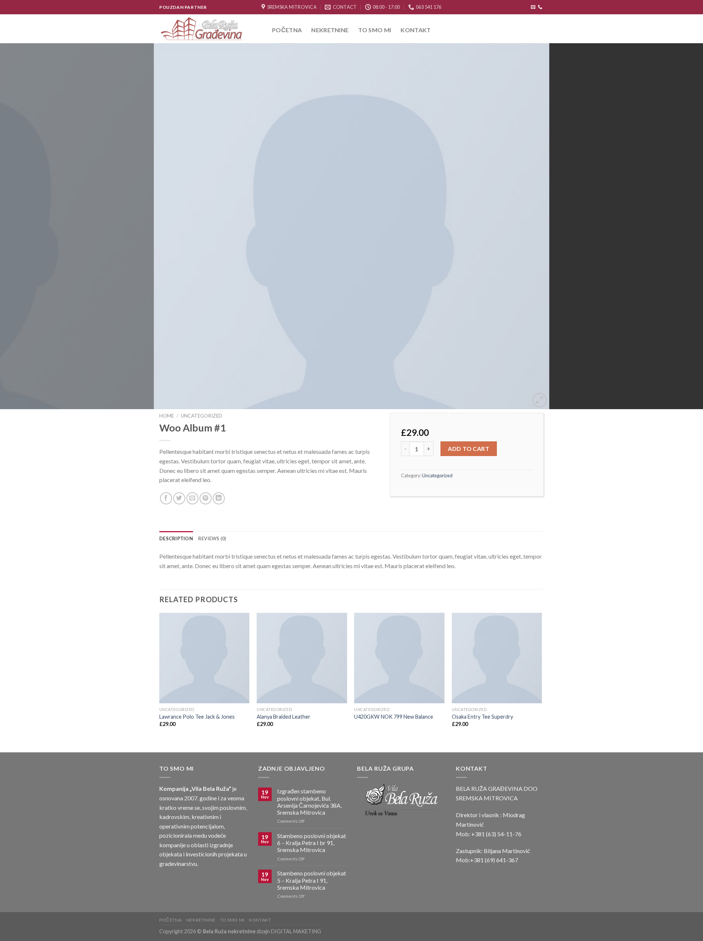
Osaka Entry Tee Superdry (482, 717)
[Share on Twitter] (179, 498)
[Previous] (23, 226)
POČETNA (287, 29)
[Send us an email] (533, 7)
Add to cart (468, 448)
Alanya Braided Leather (283, 717)
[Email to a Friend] (192, 498)
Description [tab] (176, 538)
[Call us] (540, 7)
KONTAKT (416, 29)
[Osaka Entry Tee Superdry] (497, 658)
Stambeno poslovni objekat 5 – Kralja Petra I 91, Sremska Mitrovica (311, 880)
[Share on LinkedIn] (219, 498)
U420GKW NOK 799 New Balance (393, 717)
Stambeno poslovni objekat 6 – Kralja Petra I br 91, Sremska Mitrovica (311, 842)
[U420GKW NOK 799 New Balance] (399, 658)
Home (166, 416)
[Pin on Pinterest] (206, 498)
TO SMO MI (374, 29)
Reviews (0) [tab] (212, 538)
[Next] (679, 226)
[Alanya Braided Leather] (302, 658)
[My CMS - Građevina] (210, 28)
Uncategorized (201, 416)
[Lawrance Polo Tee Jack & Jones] (204, 658)
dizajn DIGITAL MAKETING (288, 931)
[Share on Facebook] (166, 498)
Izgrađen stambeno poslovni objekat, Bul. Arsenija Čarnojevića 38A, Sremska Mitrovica (309, 802)
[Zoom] (539, 400)
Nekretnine (330, 29)
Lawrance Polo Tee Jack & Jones (197, 717)
